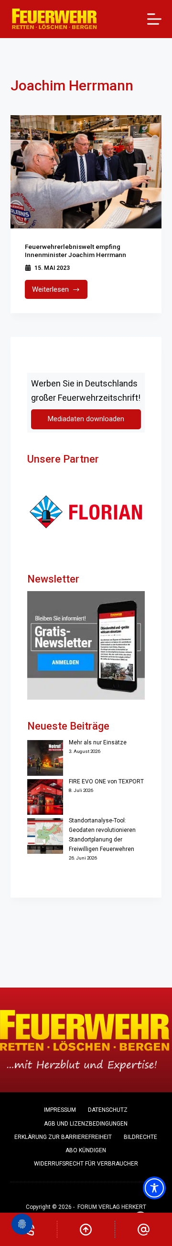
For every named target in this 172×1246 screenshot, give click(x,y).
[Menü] (154, 19)
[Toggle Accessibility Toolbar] (154, 1187)
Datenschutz (108, 1110)
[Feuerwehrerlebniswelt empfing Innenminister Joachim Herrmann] (86, 171)
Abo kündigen (85, 1150)
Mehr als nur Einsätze (98, 742)
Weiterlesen (60, 292)
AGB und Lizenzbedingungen (86, 1123)
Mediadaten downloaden (86, 419)
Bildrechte (140, 1137)
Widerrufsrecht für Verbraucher (86, 1163)
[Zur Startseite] (55, 19)
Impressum (60, 1110)
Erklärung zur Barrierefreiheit (63, 1137)
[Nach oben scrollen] (86, 1229)
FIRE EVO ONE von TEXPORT (106, 781)
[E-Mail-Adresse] (143, 1229)
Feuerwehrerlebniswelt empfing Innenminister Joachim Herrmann (75, 251)
